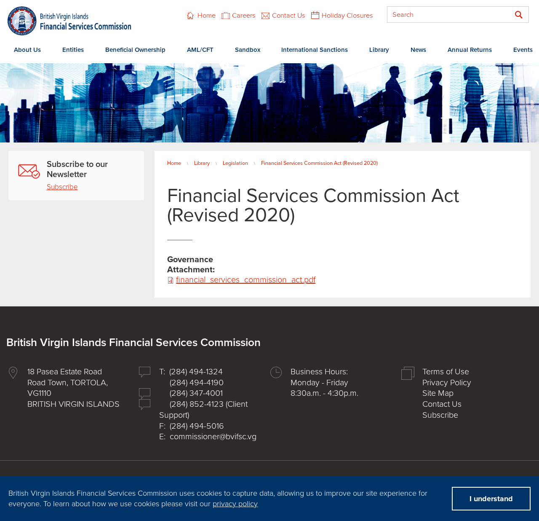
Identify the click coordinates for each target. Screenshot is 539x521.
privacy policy (235, 503)
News (418, 50)
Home (206, 15)
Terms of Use (445, 372)
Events (523, 50)
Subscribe (62, 187)
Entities (73, 50)
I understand (491, 498)
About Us (27, 50)
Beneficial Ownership (135, 50)
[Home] (69, 20)
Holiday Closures (347, 15)
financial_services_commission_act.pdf (245, 280)
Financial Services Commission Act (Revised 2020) (319, 163)
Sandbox (247, 50)
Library (379, 50)
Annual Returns (470, 50)
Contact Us (288, 15)
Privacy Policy (446, 383)
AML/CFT (200, 50)
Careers (244, 15)
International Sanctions (314, 50)
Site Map (438, 393)
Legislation (235, 163)
